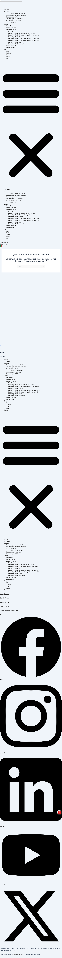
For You (10, 31)
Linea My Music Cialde (15, 37)
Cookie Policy (4, 598)
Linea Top (9, 26)
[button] (31, 124)
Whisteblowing (4, 602)
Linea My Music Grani (15, 42)
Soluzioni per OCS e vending (15, 19)
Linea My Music (11, 29)
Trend (8, 55)
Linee (6, 24)
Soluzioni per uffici (12, 17)
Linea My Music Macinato (16, 44)
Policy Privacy (4, 594)
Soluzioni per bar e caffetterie (15, 13)
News (8, 56)
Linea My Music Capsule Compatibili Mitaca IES (23, 40)
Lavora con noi (4, 606)
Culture (8, 53)
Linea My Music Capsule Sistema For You (21, 33)
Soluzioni (7, 11)
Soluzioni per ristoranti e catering (16, 15)
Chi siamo (7, 10)
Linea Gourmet (11, 46)
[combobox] (31, 246)
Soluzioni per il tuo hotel (13, 20)
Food (7, 51)
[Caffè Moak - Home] (11, 3)
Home (6, 8)
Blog (5, 49)
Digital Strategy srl (17, 954)
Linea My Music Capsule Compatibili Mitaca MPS (24, 38)
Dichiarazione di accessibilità (9, 610)
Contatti (6, 58)
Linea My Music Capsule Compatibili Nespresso (23, 35)
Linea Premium (11, 28)
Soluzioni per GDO (12, 22)
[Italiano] (1, 246)
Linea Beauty (10, 47)
